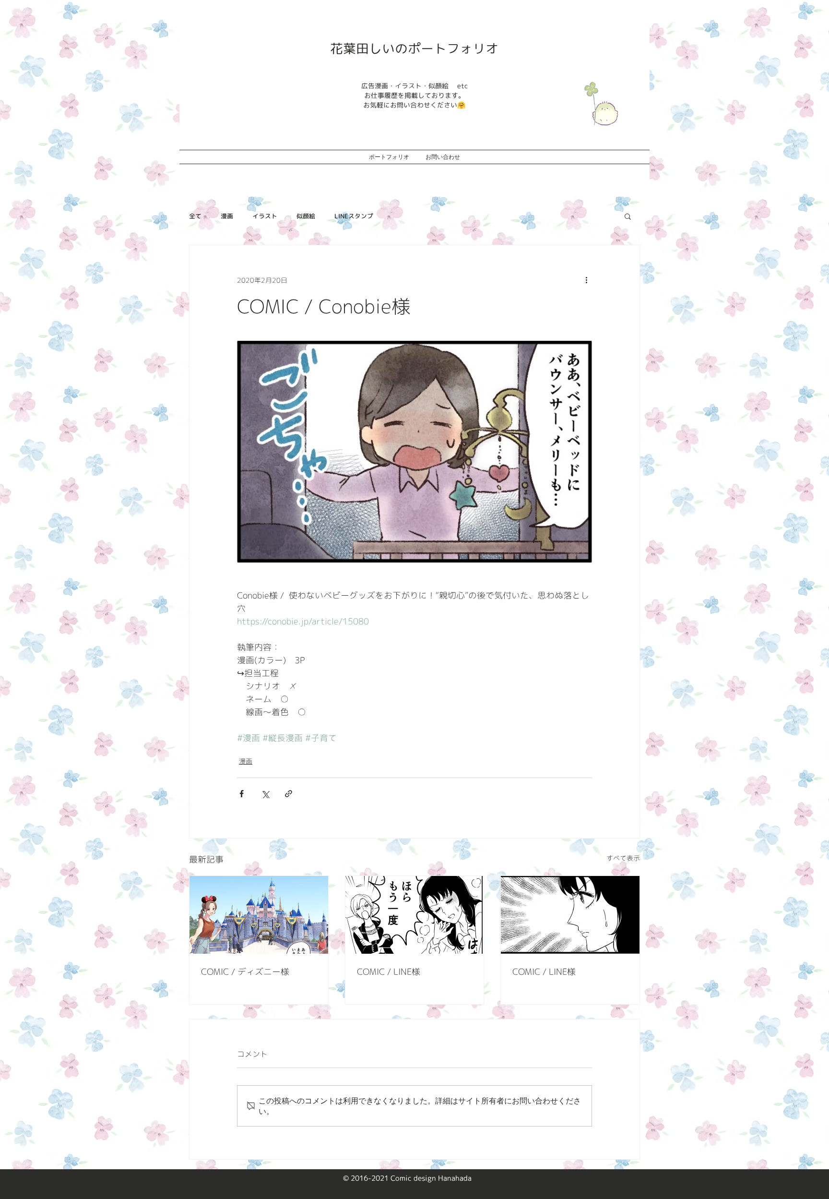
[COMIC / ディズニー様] (258, 915)
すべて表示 (623, 858)
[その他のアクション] (586, 280)
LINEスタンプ (353, 216)
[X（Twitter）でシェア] (265, 793)
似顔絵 (305, 216)
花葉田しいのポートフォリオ (414, 48)
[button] (627, 216)
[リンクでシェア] (288, 793)
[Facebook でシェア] (241, 793)
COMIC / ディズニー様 (245, 972)
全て (195, 216)
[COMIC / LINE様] (414, 915)
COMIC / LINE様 (388, 972)
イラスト (264, 216)
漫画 (227, 216)
